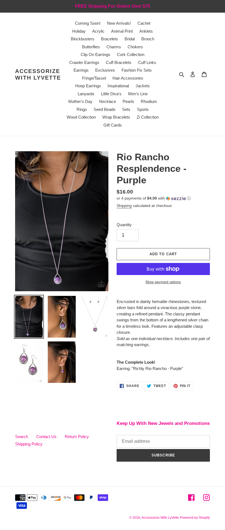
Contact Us (46, 436)
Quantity (124, 224)
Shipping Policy (29, 444)
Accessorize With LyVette (38, 74)
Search (21, 436)
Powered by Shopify (195, 518)
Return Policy (77, 436)
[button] (154, 198)
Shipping (124, 205)
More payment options (163, 282)
